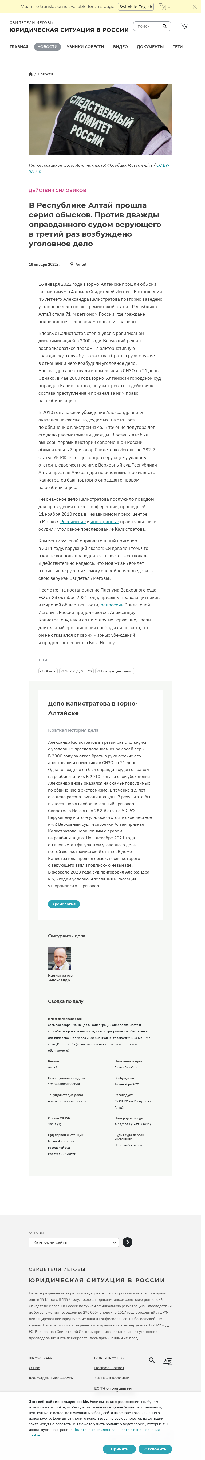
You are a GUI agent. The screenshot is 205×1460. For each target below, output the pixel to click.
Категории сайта (50, 1242)
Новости (47, 46)
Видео (120, 46)
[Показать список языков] (164, 7)
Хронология (64, 904)
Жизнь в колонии (111, 1378)
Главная (19, 46)
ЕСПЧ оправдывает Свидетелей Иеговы (114, 1391)
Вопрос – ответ (109, 1367)
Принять (119, 1449)
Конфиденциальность (51, 1378)
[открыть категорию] (127, 1242)
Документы (150, 46)
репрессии (112, 605)
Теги (178, 46)
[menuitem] (18, 47)
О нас (34, 1367)
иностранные (104, 521)
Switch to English (136, 6)
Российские (73, 521)
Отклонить (155, 1449)
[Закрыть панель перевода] (195, 7)
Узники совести (85, 46)
